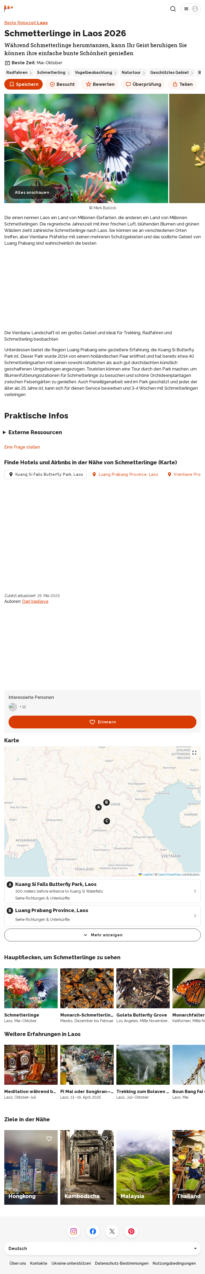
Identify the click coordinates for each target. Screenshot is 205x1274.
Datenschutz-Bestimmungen (121, 1263)
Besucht (66, 84)
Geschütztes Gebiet (169, 72)
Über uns (18, 1263)
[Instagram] (73, 1231)
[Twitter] (112, 1231)
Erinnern (107, 722)
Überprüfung (147, 84)
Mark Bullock (105, 208)
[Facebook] (92, 1231)
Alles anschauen (32, 192)
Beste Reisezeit (26, 22)
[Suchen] (173, 8)
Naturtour (131, 72)
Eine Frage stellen (22, 447)
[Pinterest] (131, 1231)
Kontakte (38, 1263)
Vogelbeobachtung (93, 72)
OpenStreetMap (169, 874)
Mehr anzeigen (107, 935)
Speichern (27, 84)
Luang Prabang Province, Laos (128, 474)
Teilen (186, 84)
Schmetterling (51, 72)
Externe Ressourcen (35, 432)
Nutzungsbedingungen (174, 1263)
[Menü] (191, 8)
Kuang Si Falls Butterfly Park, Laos (49, 474)
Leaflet (147, 874)
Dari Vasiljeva (35, 601)
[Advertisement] (102, 288)
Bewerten (104, 84)
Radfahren (16, 72)
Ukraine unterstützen (71, 1263)
